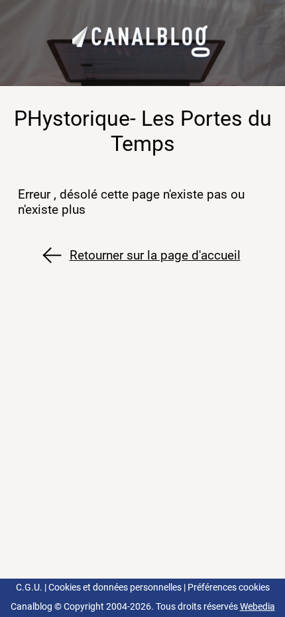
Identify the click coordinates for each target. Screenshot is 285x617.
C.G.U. (29, 587)
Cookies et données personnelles (115, 587)
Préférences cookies (229, 587)
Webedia (257, 606)
